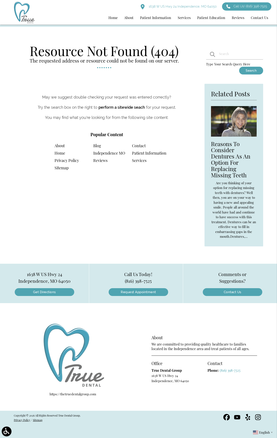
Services (139, 160)
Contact (139, 145)
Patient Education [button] (211, 17)
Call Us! (250, 6)
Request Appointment (138, 292)
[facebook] (227, 419)
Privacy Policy (67, 160)
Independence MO (109, 153)
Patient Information (149, 153)
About (60, 145)
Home (60, 153)
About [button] (129, 17)
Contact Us (232, 292)
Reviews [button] (238, 17)
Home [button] (113, 17)
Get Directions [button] (44, 292)
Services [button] (184, 17)
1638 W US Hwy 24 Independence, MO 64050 (182, 6)
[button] (6, 431)
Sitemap (62, 167)
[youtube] (237, 419)
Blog (97, 145)
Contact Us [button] (259, 17)
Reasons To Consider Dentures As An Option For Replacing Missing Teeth (230, 159)
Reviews (100, 160)
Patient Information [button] (155, 17)
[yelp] (248, 419)
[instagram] (258, 419)
